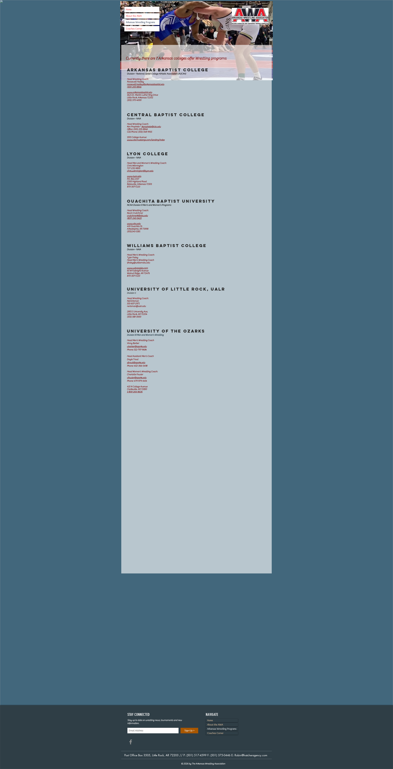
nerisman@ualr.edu (136, 306)
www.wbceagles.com (137, 268)
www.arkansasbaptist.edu (139, 92)
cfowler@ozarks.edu (136, 377)
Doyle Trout (132, 359)
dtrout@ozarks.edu (136, 362)
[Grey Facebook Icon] (130, 742)
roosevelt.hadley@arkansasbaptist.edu (145, 84)
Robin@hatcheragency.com (251, 755)
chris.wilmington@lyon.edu (140, 171)
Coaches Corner (134, 28)
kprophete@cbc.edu (151, 126)
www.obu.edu (134, 223)
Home (129, 9)
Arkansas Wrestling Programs (140, 22)
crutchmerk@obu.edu (137, 215)
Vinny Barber (133, 343)
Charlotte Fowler (135, 374)
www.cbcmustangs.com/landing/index (146, 140)
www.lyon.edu (134, 176)
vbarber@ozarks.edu (137, 346)
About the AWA (134, 15)
